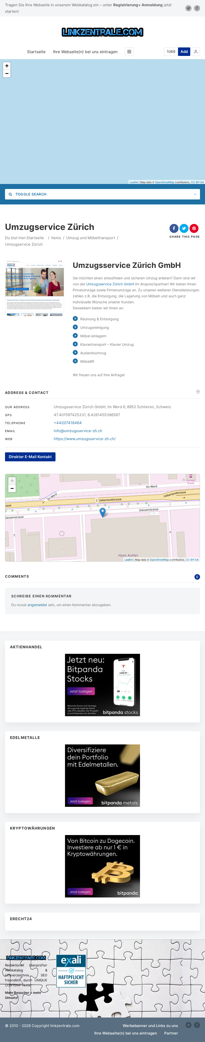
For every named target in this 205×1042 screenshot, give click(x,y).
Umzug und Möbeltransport (90, 237)
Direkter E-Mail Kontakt (30, 456)
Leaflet (134, 182)
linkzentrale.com (65, 1025)
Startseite (36, 51)
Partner (171, 1033)
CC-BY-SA (197, 182)
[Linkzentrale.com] (102, 32)
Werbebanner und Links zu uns (150, 1025)
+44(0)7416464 (68, 422)
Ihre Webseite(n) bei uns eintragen (85, 51)
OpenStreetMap (164, 182)
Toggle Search (30, 194)
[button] (196, 51)
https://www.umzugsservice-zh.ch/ (85, 438)
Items (56, 237)
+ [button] (6, 66)
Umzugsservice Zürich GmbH (110, 284)
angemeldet (37, 605)
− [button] (6, 73)
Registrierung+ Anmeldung (138, 4)
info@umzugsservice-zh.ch (78, 430)
